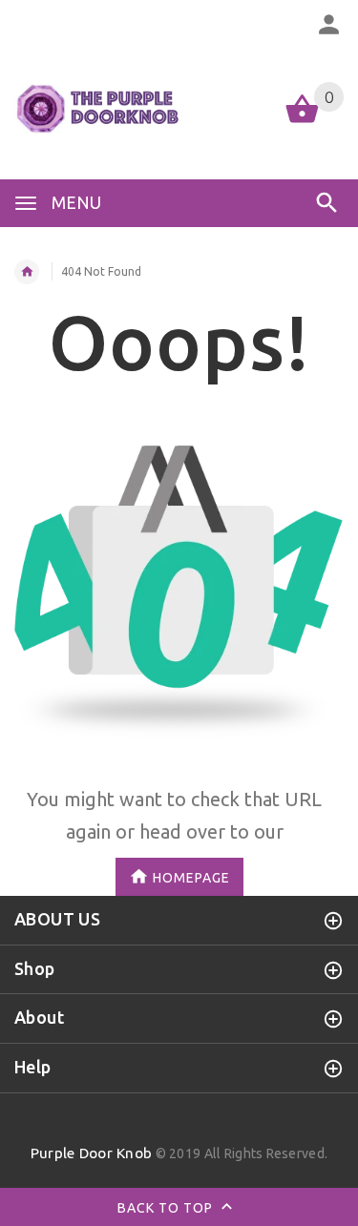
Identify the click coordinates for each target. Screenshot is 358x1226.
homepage (191, 876)
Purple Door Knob (91, 1153)
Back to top (167, 1208)
